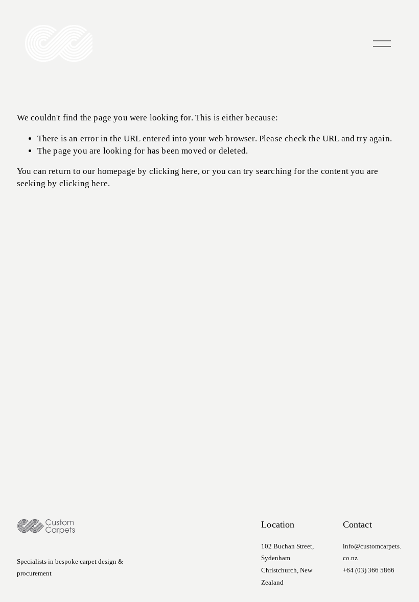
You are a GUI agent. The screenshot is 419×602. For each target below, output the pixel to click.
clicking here (173, 171)
